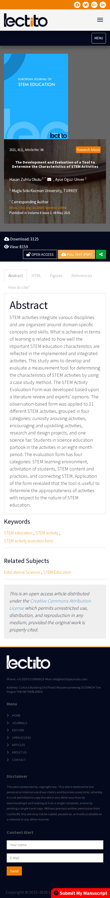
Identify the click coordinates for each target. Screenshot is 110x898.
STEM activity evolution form (28, 540)
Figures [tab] (56, 275)
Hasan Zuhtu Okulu (27, 179)
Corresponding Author (29, 201)
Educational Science (22, 572)
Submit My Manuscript (83, 893)
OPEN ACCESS (42, 254)
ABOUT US (19, 752)
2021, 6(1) (16, 149)
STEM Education (57, 572)
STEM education (18, 532)
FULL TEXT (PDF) (79, 254)
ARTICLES (18, 745)
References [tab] (82, 275)
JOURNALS (19, 723)
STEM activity (47, 532)
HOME (16, 715)
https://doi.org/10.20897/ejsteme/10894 (37, 207)
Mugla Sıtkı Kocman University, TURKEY (43, 190)
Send (14, 871)
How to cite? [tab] (19, 287)
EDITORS (18, 730)
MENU (99, 38)
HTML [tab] (36, 275)
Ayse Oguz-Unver (71, 179)
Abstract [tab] (15, 275)
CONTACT (19, 760)
